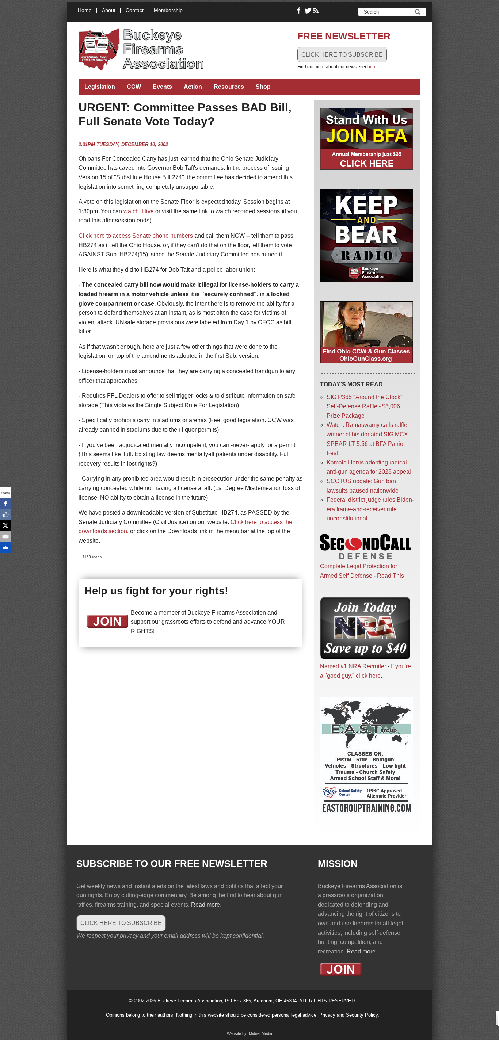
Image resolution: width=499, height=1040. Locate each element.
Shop (263, 87)
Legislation (99, 87)
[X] (5, 525)
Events (162, 87)
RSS (316, 10)
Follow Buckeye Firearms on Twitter (308, 10)
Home (85, 10)
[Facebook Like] (5, 514)
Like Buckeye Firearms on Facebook (299, 10)
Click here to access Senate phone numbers (136, 236)
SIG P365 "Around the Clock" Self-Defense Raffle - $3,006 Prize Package (365, 406)
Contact (135, 10)
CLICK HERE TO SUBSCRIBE (342, 54)
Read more (205, 905)
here (372, 66)
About (108, 10)
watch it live (138, 211)
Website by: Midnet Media (249, 1033)
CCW (134, 87)
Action (193, 87)
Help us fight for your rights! (156, 591)
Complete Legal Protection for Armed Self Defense (358, 571)
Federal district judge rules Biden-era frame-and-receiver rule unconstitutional (370, 509)
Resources (229, 87)
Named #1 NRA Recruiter (353, 666)
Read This (390, 576)
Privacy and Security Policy (348, 1015)
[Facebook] (5, 503)
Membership (168, 10)
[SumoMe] (5, 547)
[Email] (5, 536)
